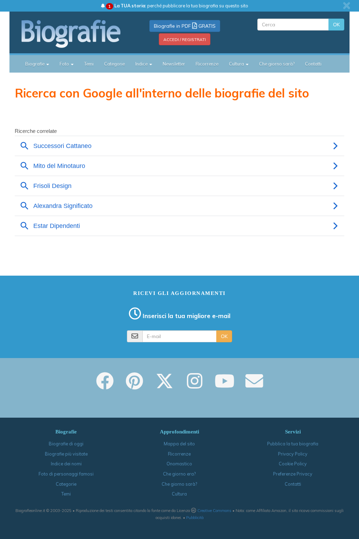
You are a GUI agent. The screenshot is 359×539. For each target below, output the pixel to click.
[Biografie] (71, 34)
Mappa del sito (179, 443)
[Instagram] (194, 386)
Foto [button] (65, 64)
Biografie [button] (35, 64)
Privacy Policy (292, 454)
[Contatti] (254, 386)
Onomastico (179, 463)
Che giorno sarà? (276, 64)
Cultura (179, 494)
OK (336, 24)
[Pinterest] (134, 386)
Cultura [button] (237, 64)
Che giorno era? (179, 474)
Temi (89, 64)
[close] (346, 5)
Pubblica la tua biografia (292, 443)
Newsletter (174, 64)
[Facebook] (105, 386)
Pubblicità (195, 517)
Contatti (313, 64)
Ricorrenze (207, 64)
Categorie (114, 64)
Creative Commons (214, 510)
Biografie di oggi (66, 443)
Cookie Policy (293, 463)
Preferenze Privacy (292, 474)
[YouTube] (225, 386)
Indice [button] (142, 64)
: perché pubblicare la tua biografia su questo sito (178, 5)
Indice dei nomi (66, 463)
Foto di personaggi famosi (66, 474)
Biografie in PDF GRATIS (185, 26)
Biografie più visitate (66, 454)
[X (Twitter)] (164, 386)
